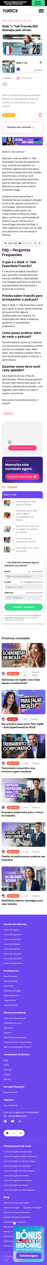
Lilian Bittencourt (11, 995)
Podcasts (18, 20)
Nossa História (10, 1092)
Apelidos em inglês (33, 1207)
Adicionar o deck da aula (20, 476)
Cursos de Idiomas (15, 924)
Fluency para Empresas (15, 1037)
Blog (11, 20)
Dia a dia (27, 20)
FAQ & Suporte (10, 1105)
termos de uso (19, 618)
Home (4, 20)
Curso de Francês (12, 939)
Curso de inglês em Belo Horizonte (20, 1156)
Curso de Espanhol (13, 934)
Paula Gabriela (11, 981)
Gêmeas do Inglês (12, 990)
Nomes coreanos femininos (17, 1212)
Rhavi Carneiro (11, 976)
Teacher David (10, 1005)
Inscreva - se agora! (23, 607)
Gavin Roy (8, 986)
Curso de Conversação (15, 1018)
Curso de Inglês (11, 929)
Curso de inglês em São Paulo (18, 1151)
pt (14, 1133)
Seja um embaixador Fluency (17, 1047)
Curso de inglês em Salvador (17, 1166)
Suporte (7, 1032)
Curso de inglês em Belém (16, 1185)
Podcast (10, 115)
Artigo (14, 673)
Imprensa (8, 1028)
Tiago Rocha (10, 1000)
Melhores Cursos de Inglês (16, 1203)
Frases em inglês (12, 1207)
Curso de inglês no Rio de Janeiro (20, 1161)
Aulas (6, 1065)
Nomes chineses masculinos (17, 1217)
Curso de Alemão (12, 949)
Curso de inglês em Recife (16, 1175)
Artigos (7, 1074)
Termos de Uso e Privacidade (18, 1042)
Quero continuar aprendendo (22, 448)
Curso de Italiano (12, 944)
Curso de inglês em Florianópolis (19, 1190)
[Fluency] (10, 10)
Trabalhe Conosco (13, 1023)
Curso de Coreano (12, 958)
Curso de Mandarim (13, 963)
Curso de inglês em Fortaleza (18, 1180)
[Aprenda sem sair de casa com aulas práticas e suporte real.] (22, 141)
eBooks (7, 1079)
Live (14, 719)
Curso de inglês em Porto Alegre (19, 1171)
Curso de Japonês (12, 953)
